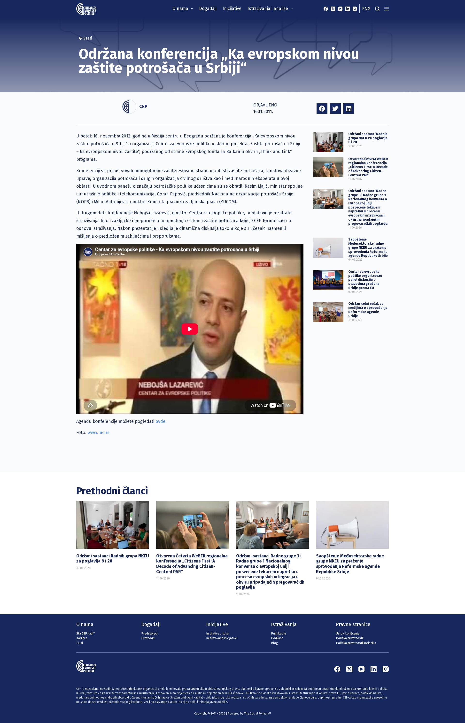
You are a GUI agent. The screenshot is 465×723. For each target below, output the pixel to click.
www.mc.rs (98, 432)
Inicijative (232, 8)
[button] (322, 108)
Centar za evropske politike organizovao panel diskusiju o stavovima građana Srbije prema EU (365, 280)
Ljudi (79, 643)
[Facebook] (326, 9)
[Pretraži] (377, 9)
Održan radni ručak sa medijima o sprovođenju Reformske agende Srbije (367, 310)
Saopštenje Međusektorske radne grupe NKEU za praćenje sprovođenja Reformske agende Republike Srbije (368, 247)
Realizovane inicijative (221, 638)
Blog (274, 643)
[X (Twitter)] (333, 9)
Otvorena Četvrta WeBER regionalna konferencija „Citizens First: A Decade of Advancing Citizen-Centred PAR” (368, 167)
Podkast (277, 638)
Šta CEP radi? (85, 633)
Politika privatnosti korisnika (356, 643)
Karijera (81, 638)
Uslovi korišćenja (347, 633)
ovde (160, 421)
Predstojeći (149, 633)
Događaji (208, 8)
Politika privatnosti (349, 638)
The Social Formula (256, 713)
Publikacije (278, 633)
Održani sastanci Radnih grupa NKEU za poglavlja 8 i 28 (368, 138)
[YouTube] (340, 9)
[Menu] (386, 9)
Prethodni (148, 638)
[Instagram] (355, 9)
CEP (143, 106)
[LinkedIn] (347, 9)
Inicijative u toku (217, 633)
